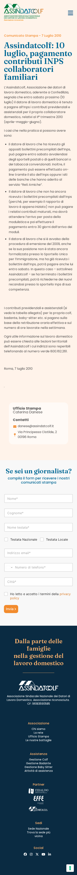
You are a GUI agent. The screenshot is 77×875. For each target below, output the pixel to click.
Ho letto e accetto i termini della (40, 596)
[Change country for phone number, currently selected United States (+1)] (9, 567)
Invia (10, 609)
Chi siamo (38, 729)
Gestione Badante (38, 763)
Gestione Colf (38, 760)
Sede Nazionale (38, 829)
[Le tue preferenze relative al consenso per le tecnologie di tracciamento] (70, 868)
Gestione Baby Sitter (38, 767)
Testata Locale (57, 539)
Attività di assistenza (38, 771)
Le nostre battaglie (39, 740)
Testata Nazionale (23, 539)
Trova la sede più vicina (38, 834)
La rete (38, 733)
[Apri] (70, 13)
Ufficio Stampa (38, 736)
